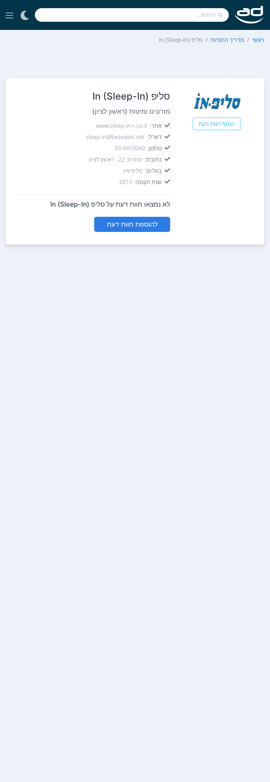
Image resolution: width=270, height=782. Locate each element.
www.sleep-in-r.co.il (121, 126)
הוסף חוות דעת (216, 123)
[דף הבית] (249, 15)
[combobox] (132, 15)
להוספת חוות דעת (132, 224)
